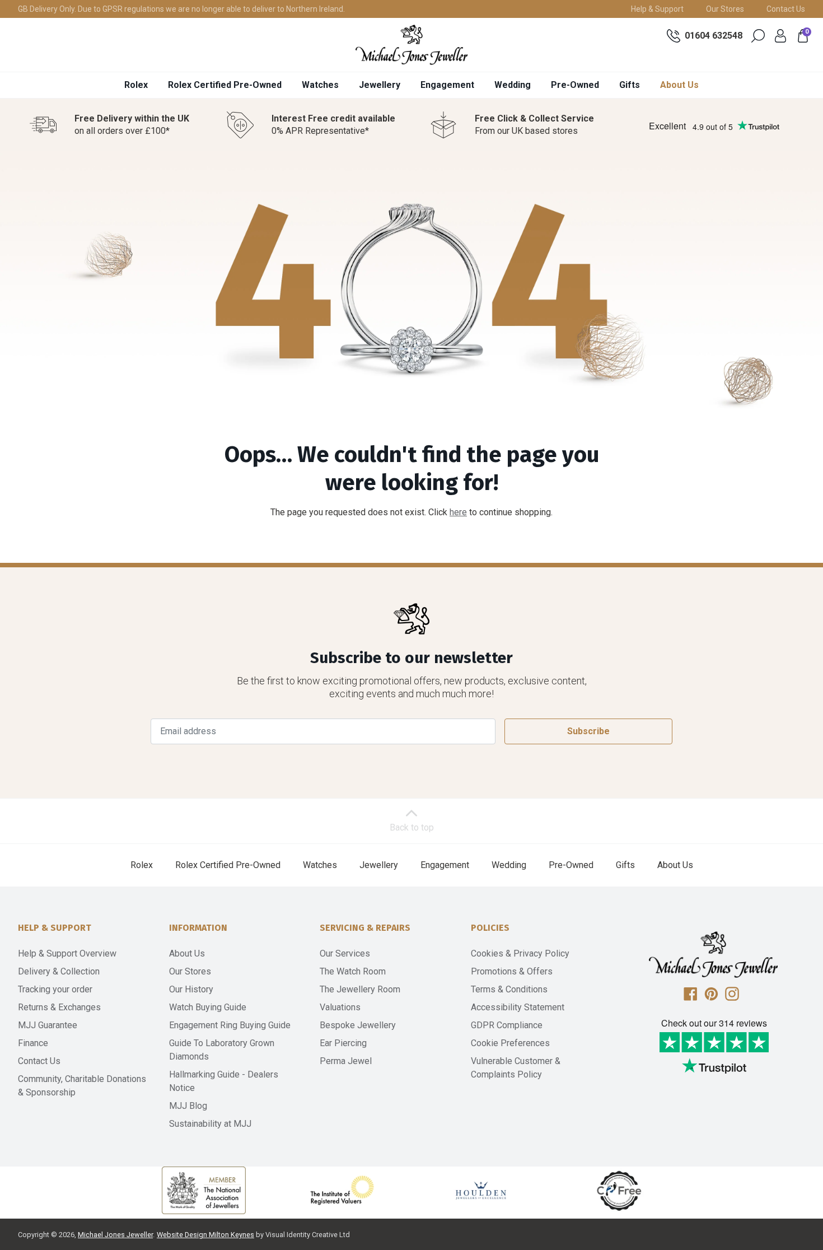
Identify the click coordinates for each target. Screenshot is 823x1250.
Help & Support (657, 8)
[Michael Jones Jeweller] (411, 45)
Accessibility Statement (517, 1007)
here (458, 512)
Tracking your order (55, 989)
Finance (33, 1043)
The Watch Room (353, 971)
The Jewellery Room (360, 989)
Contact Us (785, 8)
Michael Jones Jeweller (115, 1234)
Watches (320, 85)
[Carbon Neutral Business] (619, 1190)
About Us (679, 85)
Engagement (447, 85)
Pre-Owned (575, 85)
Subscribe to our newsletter (411, 658)
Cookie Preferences (510, 1043)
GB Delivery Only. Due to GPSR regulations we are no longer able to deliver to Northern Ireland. (181, 8)
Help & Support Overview (67, 953)
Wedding (512, 85)
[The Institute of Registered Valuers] (342, 1190)
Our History (191, 989)
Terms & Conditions (509, 989)
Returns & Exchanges (59, 1007)
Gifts (629, 85)
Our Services (345, 953)
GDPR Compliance (507, 1025)
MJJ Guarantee (47, 1025)
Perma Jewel (346, 1061)
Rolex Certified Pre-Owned (225, 85)
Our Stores (725, 8)
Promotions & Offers (512, 971)
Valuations (340, 1007)
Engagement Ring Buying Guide (230, 1025)
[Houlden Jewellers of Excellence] (481, 1190)
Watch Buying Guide (207, 1007)
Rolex (136, 85)
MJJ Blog (188, 1105)
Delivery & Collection (59, 971)
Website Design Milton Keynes (205, 1234)
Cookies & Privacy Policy (520, 953)
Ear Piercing (343, 1043)
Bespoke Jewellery (358, 1025)
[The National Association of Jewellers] (204, 1190)
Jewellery (379, 85)
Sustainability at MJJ (210, 1123)
